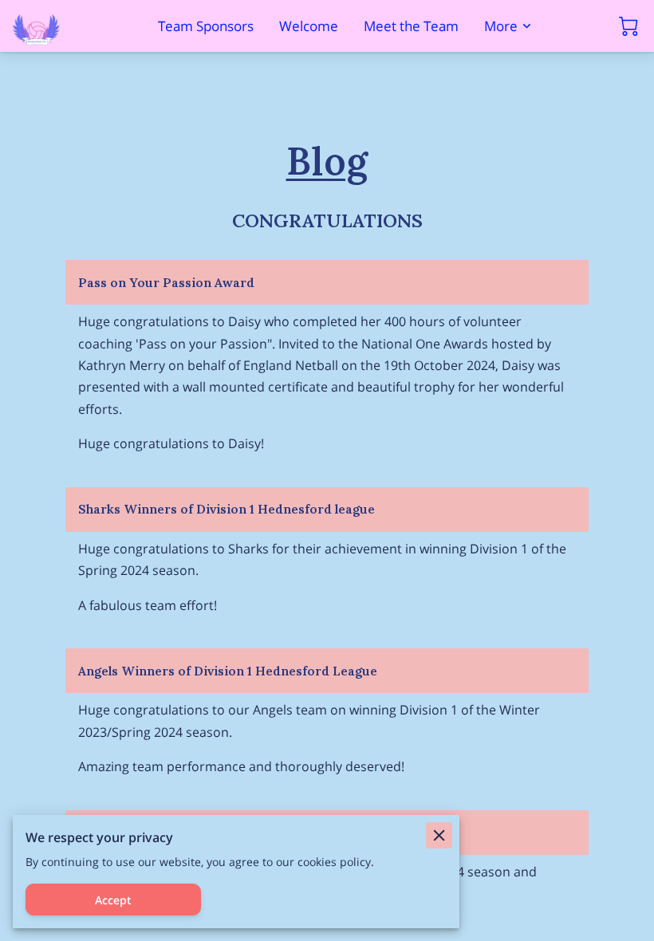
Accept (113, 900)
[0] (628, 26)
